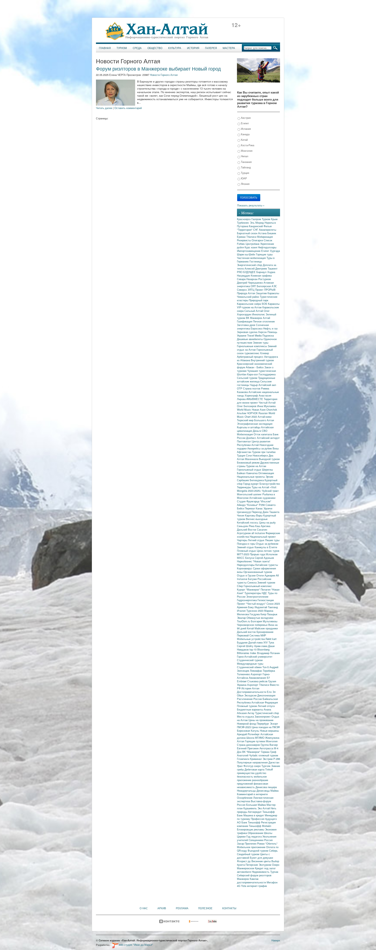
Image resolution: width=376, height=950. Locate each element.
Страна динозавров (249, 745)
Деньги (257, 431)
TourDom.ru (244, 621)
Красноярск (244, 219)
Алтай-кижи (264, 416)
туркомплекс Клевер (256, 353)
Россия (268, 840)
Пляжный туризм (247, 706)
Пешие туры (272, 540)
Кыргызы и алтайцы (249, 427)
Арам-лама (261, 646)
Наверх (275, 940)
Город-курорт (251, 483)
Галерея (211, 48)
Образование (256, 833)
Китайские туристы (266, 565)
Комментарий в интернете (252, 794)
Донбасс (251, 438)
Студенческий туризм (250, 660)
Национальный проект (263, 536)
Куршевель (250, 808)
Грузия (272, 681)
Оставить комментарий (128, 108)
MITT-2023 (243, 554)
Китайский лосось (248, 522)
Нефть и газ (270, 328)
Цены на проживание (261, 720)
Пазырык (272, 614)
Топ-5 (265, 667)
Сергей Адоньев (264, 558)
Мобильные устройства (251, 639)
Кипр (263, 614)
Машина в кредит (254, 815)
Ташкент (272, 268)
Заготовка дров (246, 325)
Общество (154, 48)
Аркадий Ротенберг (248, 734)
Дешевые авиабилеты (250, 339)
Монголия (246, 150)
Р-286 (276, 759)
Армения (242, 607)
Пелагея (266, 589)
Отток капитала (263, 434)
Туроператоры (253, 593)
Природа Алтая (246, 293)
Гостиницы (255, 261)
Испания (245, 129)
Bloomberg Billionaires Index (253, 651)
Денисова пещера (266, 787)
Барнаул (261, 272)
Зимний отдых (246, 547)
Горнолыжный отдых (249, 469)
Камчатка (252, 473)
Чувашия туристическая (261, 371)
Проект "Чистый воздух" (252, 603)
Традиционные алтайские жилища (256, 379)
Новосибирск (261, 455)
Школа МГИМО (255, 737)
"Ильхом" (265, 501)
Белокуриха (257, 480)
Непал (244, 156)
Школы (268, 833)
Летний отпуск (266, 706)
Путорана (243, 226)
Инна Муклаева (266, 406)
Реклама (182, 908)
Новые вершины (269, 730)
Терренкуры (244, 487)
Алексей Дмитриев (256, 268)
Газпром (256, 219)
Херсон (263, 332)
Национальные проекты (251, 476)
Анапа (267, 709)
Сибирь (273, 850)
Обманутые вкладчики (260, 618)
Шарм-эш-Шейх (246, 254)
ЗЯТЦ (251, 289)
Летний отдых (256, 540)
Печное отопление (264, 321)
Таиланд (273, 607)
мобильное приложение (252, 778)
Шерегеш (267, 469)
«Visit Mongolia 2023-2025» (256, 489)
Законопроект (263, 716)
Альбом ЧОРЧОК (247, 413)
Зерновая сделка (247, 332)
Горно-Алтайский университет (254, 656)
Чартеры (242, 540)
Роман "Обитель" (267, 843)
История (193, 48)
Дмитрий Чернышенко (250, 282)
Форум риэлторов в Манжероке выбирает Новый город (158, 68)
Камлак (254, 879)
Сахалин (262, 529)
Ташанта (274, 512)
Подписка (268, 335)
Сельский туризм (247, 378)
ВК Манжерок (254, 318)
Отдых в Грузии (246, 575)
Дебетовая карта (255, 769)
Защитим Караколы (267, 293)
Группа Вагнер (269, 745)
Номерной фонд (247, 723)
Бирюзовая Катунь (248, 730)
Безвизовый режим (248, 462)
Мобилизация (245, 434)
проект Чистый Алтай (263, 402)
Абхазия (242, 713)
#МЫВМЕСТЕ (255, 399)
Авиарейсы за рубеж (260, 448)
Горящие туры (264, 254)
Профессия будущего (264, 819)
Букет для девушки (261, 857)
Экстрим (268, 759)
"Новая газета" (261, 561)
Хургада (275, 251)
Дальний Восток (247, 529)
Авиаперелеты (267, 229)
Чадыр (254, 385)
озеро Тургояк (262, 766)
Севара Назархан (247, 279)
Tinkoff (269, 769)
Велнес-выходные (257, 519)
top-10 (253, 649)
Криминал (256, 759)
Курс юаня (251, 247)
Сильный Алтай (254, 311)
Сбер (240, 586)
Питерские (252, 865)
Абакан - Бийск (255, 367)
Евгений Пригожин (248, 748)
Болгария (257, 621)
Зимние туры (260, 342)
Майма (274, 790)
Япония (244, 184)
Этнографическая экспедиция (254, 424)
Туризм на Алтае (256, 466)
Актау (251, 713)
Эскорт (274, 723)
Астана (262, 233)
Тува (271, 642)
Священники (256, 840)
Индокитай (261, 607)
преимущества (246, 773)
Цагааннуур (244, 512)
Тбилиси (251, 237)
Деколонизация (266, 695)
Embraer (242, 681)
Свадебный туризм (248, 854)
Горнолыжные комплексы (252, 346)
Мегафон (272, 882)
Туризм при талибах (264, 452)
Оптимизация (266, 473)
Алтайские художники (262, 498)
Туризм (122, 48)
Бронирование (265, 632)
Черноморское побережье (252, 625)
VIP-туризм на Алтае (249, 307)
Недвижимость (261, 872)
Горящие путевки (255, 741)
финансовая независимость (252, 785)
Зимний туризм (266, 582)
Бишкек (271, 233)
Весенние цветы (261, 861)
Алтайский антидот (268, 438)
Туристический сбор (267, 713)
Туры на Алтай (261, 487)
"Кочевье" (252, 505)
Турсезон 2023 (255, 610)
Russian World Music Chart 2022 (256, 414)
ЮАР (243, 178)
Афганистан (244, 452)
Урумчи (268, 508)
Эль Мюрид (257, 222)
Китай (244, 140)
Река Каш (255, 526)
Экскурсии (250, 695)
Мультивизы (270, 621)
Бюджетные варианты (250, 709)
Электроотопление (257, 596)
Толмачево (244, 674)
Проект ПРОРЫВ (265, 289)
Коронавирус (245, 568)
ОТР (240, 388)
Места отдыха (246, 716)
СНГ (256, 229)
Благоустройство (269, 483)
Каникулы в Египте (266, 547)
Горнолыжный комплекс (258, 586)
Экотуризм (265, 865)
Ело (269, 692)
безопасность (245, 776)
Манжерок (243, 879)
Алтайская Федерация (264, 702)
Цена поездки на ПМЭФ (266, 727)
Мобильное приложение (251, 847)
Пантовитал (244, 441)
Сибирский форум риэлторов (254, 875)
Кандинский (256, 226)
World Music (244, 409)
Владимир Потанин (268, 653)
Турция (244, 173)
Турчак (274, 872)
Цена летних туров (268, 551)
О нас (144, 908)
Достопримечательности (252, 692)
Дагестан (273, 762)
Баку (251, 607)
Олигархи (258, 240)
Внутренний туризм (262, 360)
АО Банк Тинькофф (249, 822)
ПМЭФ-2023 (244, 727)
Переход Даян (260, 512)
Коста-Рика (247, 145)
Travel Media (254, 335)
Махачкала (252, 459)
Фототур (248, 766)
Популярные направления (252, 762)
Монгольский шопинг (249, 494)
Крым (274, 219)
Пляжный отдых (247, 551)
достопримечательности (252, 882)
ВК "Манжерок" (251, 752)
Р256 (262, 505)
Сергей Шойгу (245, 646)
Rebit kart (271, 639)
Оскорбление (245, 797)
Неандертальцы (247, 790)
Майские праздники (266, 628)
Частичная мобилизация (252, 258)
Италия (241, 610)
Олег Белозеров (247, 406)
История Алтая (250, 688)
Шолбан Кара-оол (248, 374)
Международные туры (250, 663)
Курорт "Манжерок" (249, 589)
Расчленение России (250, 699)
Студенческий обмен (249, 667)
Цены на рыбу (267, 522)
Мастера (229, 48)
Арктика (265, 526)
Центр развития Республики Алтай (253, 443)
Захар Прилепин (247, 843)
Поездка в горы (246, 543)
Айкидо (241, 505)
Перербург (263, 723)
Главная (105, 48)
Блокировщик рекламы (251, 829)
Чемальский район (248, 297)
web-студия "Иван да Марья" (136, 944)
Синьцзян (243, 526)
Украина (242, 685)
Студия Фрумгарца (248, 501)
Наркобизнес (245, 561)
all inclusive (258, 533)
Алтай (266, 318)
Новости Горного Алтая (164, 75)
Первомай (243, 635)
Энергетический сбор (250, 265)
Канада (244, 134)
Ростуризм (264, 279)
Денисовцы (263, 790)
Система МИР (257, 635)
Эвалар (242, 618)
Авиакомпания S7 (259, 678)
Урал (240, 766)
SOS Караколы (270, 304)
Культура (174, 48)
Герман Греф (268, 752)
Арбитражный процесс (250, 356)
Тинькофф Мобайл (260, 826)
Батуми (253, 579)
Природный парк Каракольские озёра (252, 302)
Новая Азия (259, 409)
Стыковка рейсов (257, 681)
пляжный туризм (268, 755)
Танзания (246, 162)
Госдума (255, 614)
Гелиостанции (266, 600)
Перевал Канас (254, 508)
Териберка (269, 670)
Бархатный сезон (247, 233)
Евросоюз (257, 328)
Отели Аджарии (266, 575)
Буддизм (242, 642)
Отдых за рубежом (267, 543)
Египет (244, 123)
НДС (265, 593)
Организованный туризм (257, 572)
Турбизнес (243, 222)
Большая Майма (256, 805)
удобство (260, 773)
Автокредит (255, 812)
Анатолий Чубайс (247, 755)
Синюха (252, 582)
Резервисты (244, 240)
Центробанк (253, 244)
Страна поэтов (252, 388)
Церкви (241, 836)
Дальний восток (247, 632)
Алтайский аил (267, 385)
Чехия (241, 515)
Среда (137, 48)
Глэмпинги (243, 759)
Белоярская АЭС (267, 286)
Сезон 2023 (273, 603)
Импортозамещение (249, 251)
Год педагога (254, 836)
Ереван (241, 237)
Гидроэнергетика (247, 600)
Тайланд (245, 167)
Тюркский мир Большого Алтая (255, 420)
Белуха (250, 558)
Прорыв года (258, 554)
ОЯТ (254, 286)
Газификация (245, 321)
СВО (264, 431)
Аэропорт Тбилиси (258, 685)
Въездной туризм (258, 850)
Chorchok (271, 409)
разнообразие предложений (252, 781)
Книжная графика (261, 275)
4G (239, 886)
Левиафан (256, 670)
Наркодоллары (246, 565)
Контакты (229, 908)
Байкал (241, 473)
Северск (242, 289)
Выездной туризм (269, 459)
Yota (244, 886)
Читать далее (104, 108)
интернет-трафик (257, 886)
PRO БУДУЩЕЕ (246, 272)
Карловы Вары (254, 515)
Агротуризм (244, 533)
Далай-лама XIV (258, 642)
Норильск (270, 222)
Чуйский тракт (270, 491)
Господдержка (267, 374)
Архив (161, 908)
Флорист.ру (244, 861)
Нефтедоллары (267, 247)
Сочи (249, 455)
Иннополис (259, 314)
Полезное (205, 908)
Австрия (245, 118)
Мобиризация (265, 237)
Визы (276, 448)
